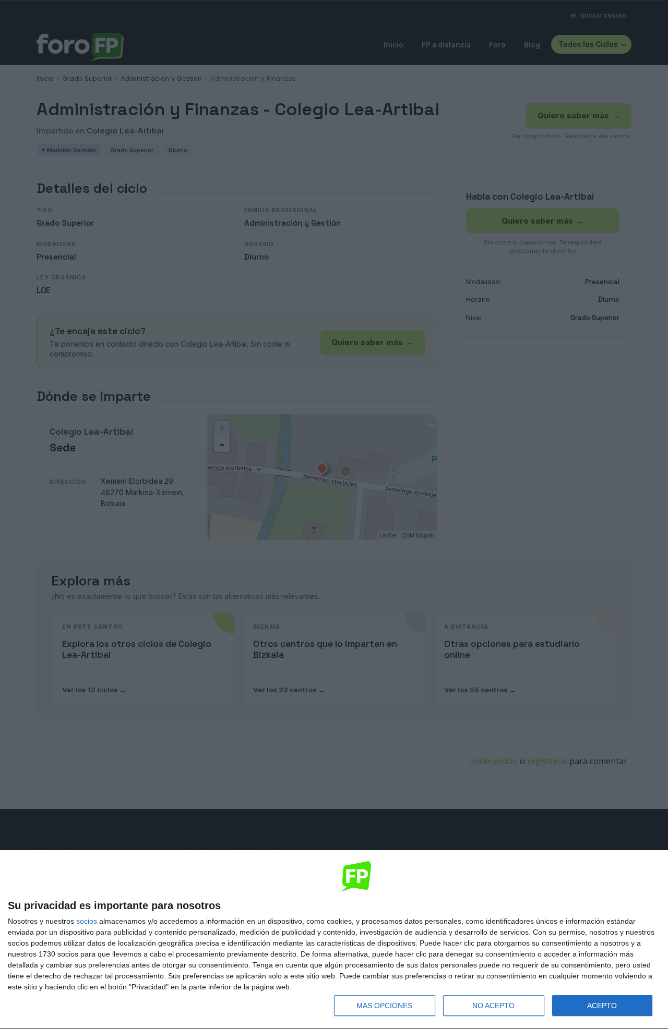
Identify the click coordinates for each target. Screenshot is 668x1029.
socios (86, 921)
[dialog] (334, 940)
